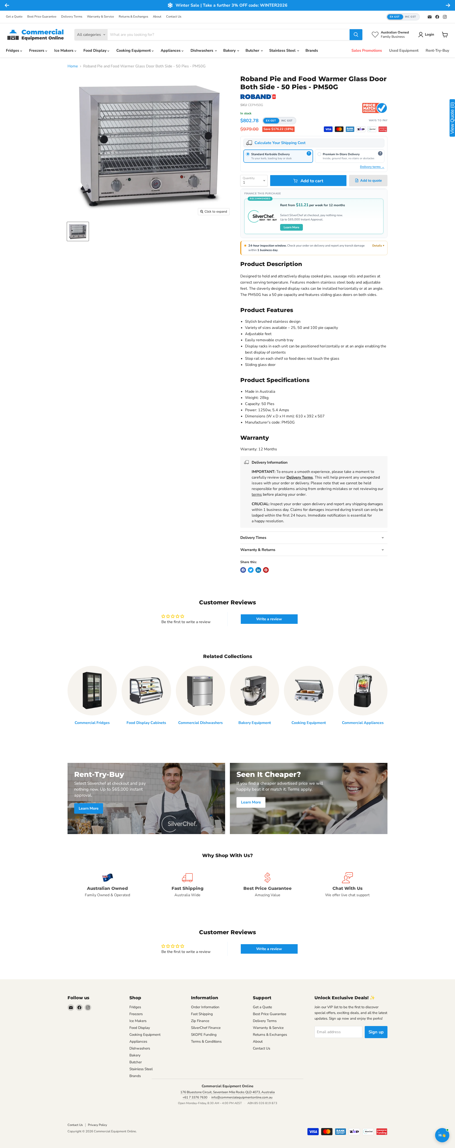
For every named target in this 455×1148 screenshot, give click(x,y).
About (157, 17)
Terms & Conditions (206, 1041)
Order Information (205, 1007)
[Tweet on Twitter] (251, 570)
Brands (311, 50)
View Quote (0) (452, 118)
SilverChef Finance (206, 1027)
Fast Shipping (202, 1014)
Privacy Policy (97, 1125)
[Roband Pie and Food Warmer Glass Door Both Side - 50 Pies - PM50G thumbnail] (78, 231)
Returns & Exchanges (133, 17)
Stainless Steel (282, 50)
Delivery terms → (372, 167)
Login (429, 34)
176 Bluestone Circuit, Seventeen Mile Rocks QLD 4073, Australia (227, 1092)
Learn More (291, 227)
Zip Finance (200, 1020)
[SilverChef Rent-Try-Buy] (372, 129)
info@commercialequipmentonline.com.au (242, 1097)
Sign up (376, 1032)
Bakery (230, 50)
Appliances (171, 50)
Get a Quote (14, 17)
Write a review (269, 619)
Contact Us (173, 17)
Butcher (253, 50)
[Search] (356, 34)
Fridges (13, 50)
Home (73, 66)
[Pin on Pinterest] (266, 570)
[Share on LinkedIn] (258, 570)
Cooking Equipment (134, 50)
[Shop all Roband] (258, 97)
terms (257, 494)
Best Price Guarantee (41, 17)
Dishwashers (202, 50)
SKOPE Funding (204, 1034)
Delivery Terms (71, 17)
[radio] (278, 156)
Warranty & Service (100, 17)
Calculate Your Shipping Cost (280, 143)
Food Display (95, 50)
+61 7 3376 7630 (194, 1097)
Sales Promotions (366, 50)
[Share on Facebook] (243, 570)
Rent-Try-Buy (437, 50)
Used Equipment (404, 50)
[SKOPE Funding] (382, 129)
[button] (403, 17)
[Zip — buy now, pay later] (361, 129)
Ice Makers (64, 50)
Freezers (37, 50)
